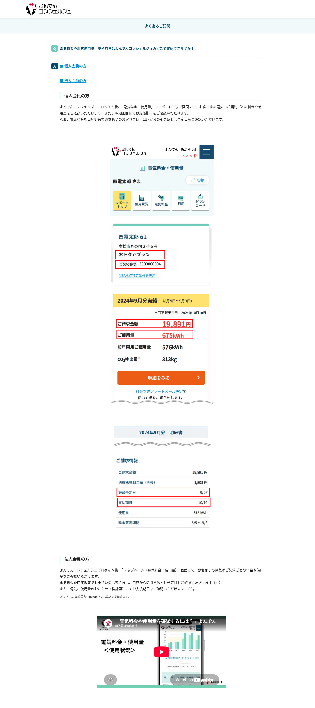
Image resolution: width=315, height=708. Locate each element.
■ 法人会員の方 (73, 80)
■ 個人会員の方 (73, 65)
